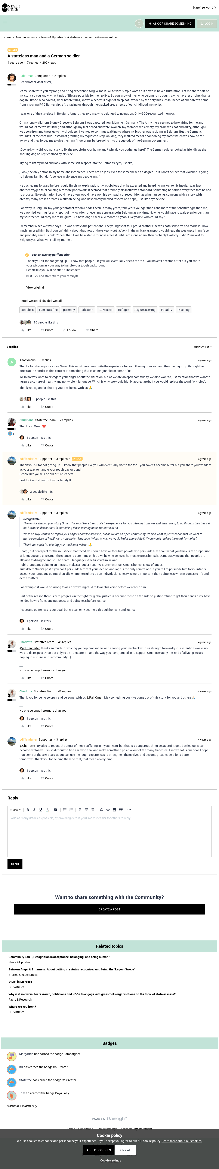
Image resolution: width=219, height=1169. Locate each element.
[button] (4, 24)
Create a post (109, 909)
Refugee (123, 310)
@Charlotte (27, 746)
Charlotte (25, 642)
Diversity (183, 310)
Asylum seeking (145, 310)
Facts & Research (20, 999)
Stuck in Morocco (20, 982)
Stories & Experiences (23, 975)
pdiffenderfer (28, 459)
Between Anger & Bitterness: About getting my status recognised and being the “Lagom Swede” (72, 969)
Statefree (25, 1080)
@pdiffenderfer (29, 648)
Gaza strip (105, 310)
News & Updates (52, 37)
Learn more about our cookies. (182, 1141)
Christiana (26, 420)
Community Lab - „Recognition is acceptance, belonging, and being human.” (59, 957)
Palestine (86, 310)
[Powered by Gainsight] (109, 1120)
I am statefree (48, 310)
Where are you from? (22, 1006)
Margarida (26, 1054)
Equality (166, 310)
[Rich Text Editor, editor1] (109, 835)
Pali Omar (26, 76)
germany (69, 310)
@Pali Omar (94, 697)
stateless (27, 310)
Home (7, 37)
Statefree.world (203, 7)
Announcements (26, 37)
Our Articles (16, 987)
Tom (22, 1093)
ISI (21, 1067)
